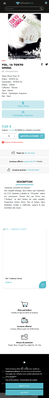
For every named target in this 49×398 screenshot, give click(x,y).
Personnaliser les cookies (28, 380)
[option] (24, 258)
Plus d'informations (12, 380)
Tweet (46, 64)
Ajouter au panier (29, 136)
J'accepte (24, 392)
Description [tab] (24, 182)
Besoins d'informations (14, 142)
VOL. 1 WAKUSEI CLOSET (13, 278)
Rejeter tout (24, 386)
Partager (41, 64)
